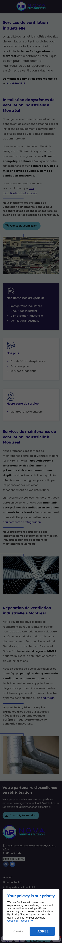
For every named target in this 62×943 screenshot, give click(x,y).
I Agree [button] (42, 931)
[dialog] (31, 915)
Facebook (24, 920)
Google (11, 920)
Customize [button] (18, 931)
